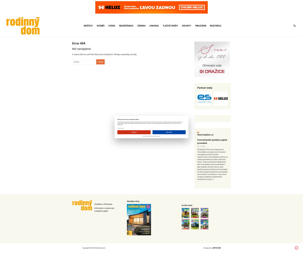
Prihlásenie (200, 25)
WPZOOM (217, 248)
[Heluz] (221, 98)
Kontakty (186, 25)
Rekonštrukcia (126, 25)
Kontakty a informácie (103, 204)
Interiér (100, 25)
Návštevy (88, 25)
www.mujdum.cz (205, 134)
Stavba (111, 25)
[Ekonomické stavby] (204, 98)
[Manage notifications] (297, 248)
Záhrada (141, 25)
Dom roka (154, 25)
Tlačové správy (170, 25)
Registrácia (215, 25)
